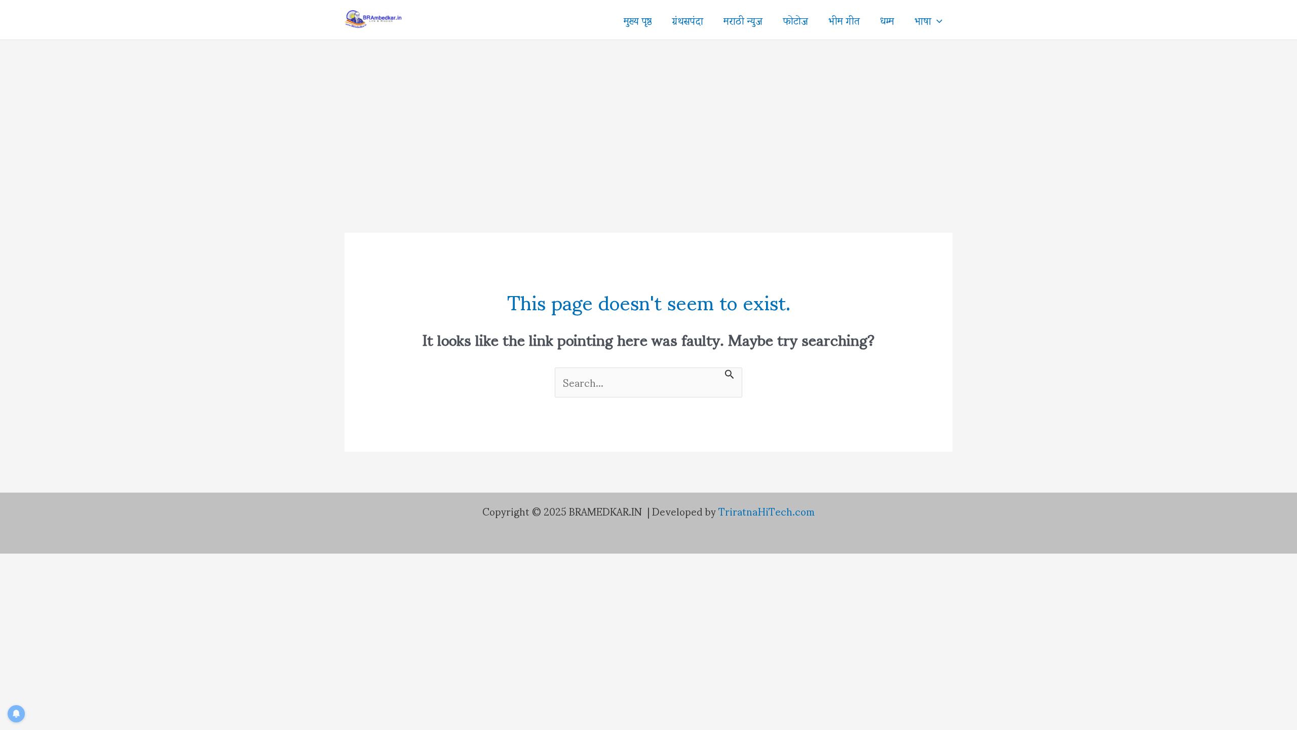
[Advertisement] (648, 116)
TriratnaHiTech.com (766, 511)
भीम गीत (844, 19)
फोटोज (795, 19)
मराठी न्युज (742, 19)
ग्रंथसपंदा (687, 19)
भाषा (922, 19)
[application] (936, 20)
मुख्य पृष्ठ (638, 19)
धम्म (887, 19)
